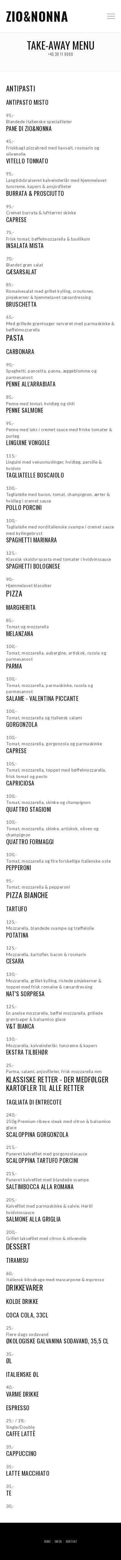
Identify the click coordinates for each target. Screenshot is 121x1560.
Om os (58, 1541)
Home (47, 1541)
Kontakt (71, 1541)
